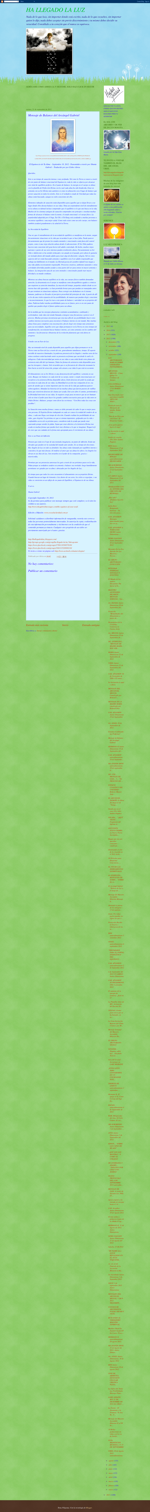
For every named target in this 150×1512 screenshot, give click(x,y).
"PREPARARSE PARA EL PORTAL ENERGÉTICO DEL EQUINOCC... (116, 954)
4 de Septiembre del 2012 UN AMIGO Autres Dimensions (116, 973)
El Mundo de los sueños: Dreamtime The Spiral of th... (114, 582)
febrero (111, 1485)
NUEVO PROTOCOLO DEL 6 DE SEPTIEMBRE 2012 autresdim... (115, 1180)
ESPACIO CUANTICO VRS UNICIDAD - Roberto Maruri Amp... (115, 789)
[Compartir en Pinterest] (65, 557)
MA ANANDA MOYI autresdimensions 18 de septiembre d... (115, 766)
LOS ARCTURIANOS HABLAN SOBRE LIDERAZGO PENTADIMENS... (116, 362)
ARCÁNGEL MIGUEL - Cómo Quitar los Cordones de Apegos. (115, 375)
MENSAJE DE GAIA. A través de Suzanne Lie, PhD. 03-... (116, 1192)
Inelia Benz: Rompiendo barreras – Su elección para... (114, 509)
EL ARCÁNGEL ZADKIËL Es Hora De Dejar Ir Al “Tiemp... (116, 801)
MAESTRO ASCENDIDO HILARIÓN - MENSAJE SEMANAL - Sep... (116, 594)
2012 (108, 338)
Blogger (89, 1507)
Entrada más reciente (37, 625)
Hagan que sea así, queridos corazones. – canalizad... (115, 842)
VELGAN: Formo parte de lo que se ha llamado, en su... (115, 1013)
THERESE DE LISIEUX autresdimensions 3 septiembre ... (116, 1086)
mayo (111, 1473)
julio (111, 1464)
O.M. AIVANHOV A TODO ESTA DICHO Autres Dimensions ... (115, 530)
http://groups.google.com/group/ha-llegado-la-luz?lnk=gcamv (53, 542)
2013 (108, 334)
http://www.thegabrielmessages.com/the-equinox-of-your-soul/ (53, 506)
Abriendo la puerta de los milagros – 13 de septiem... (115, 907)
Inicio (65, 625)
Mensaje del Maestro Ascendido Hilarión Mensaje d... (116, 897)
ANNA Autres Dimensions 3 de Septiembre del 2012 (115, 1136)
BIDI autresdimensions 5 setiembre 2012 (116, 935)
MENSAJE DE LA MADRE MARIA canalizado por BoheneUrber (115, 705)
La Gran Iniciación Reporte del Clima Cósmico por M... (115, 1023)
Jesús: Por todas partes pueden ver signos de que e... (115, 915)
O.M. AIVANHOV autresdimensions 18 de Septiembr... (115, 757)
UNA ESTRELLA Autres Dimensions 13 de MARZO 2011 (116, 387)
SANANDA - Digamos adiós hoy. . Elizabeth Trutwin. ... (114, 1052)
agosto (111, 1460)
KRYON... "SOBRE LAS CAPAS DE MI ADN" (115, 1145)
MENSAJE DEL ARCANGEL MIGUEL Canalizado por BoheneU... (114, 693)
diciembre (112, 342)
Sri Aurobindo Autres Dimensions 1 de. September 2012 (116, 1276)
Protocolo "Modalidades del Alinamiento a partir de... (115, 614)
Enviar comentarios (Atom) (47, 630)
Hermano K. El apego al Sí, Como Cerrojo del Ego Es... (116, 1097)
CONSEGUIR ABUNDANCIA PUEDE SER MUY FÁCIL (116, 1310)
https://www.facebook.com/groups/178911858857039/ (50, 545)
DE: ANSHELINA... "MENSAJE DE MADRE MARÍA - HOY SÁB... (115, 644)
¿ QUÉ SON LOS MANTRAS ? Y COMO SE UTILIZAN (114, 1155)
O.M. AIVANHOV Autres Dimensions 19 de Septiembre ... (116, 715)
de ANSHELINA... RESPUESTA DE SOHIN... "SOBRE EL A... (116, 878)
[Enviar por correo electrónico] (58, 557)
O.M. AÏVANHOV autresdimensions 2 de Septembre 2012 (116, 965)
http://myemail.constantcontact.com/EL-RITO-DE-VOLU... (116, 398)
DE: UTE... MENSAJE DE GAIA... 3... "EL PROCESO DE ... (115, 777)
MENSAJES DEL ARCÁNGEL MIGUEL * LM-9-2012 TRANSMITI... (115, 1298)
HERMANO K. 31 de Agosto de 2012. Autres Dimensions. (116, 1228)
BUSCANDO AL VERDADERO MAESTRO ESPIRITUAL (114, 1321)
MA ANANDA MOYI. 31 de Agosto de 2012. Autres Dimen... (116, 1348)
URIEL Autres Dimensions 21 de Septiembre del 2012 (115, 666)
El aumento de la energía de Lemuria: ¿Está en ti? (116, 994)
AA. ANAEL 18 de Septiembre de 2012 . (115, 725)
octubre (112, 350)
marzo (111, 1481)
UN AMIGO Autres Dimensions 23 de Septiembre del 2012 (115, 479)
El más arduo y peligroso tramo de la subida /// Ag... (116, 1218)
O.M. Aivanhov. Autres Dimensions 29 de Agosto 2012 (116, 1210)
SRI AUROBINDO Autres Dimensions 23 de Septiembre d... (116, 468)
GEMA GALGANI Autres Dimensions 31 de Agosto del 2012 (116, 1239)
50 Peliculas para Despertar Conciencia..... (114, 860)
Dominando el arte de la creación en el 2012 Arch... (115, 851)
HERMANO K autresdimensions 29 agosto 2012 (115, 1339)
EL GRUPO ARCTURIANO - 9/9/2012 (115, 1042)
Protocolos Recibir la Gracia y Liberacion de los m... (115, 925)
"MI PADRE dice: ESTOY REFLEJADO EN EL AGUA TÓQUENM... (115, 1255)
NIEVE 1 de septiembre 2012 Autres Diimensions (115, 1286)
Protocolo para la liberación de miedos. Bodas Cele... (115, 408)
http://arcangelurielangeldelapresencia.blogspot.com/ (114, 173)
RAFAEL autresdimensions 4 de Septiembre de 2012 (116, 1108)
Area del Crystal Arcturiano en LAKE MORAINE (115, 1061)
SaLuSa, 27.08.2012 (115, 1246)
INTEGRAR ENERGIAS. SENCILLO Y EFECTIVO (114, 571)
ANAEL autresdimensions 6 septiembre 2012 (116, 943)
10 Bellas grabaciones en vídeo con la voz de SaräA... (115, 1432)
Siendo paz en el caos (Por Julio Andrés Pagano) (115, 810)
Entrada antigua (90, 625)
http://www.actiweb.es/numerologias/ (69, 551)
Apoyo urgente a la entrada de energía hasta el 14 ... (116, 1201)
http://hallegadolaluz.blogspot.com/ (42, 539)
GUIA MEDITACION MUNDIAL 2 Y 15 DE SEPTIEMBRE (116, 1443)
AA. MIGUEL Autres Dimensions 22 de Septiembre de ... (116, 635)
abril (111, 1477)
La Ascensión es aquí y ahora (116, 432)
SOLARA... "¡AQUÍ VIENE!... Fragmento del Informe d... (115, 820)
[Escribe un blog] (60, 557)
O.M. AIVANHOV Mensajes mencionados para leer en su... (115, 520)
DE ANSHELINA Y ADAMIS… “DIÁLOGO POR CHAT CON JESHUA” (115, 1167)
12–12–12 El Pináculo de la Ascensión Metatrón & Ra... (115, 1267)
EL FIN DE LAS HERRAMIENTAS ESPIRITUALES (115, 868)
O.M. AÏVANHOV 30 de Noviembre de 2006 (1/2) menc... (116, 675)
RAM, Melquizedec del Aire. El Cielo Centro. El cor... (115, 1117)
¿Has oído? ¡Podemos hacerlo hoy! (115, 499)
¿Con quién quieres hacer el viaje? (115, 425)
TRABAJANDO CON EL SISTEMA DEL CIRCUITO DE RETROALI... (116, 490)
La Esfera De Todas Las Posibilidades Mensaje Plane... (115, 1390)
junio (111, 1469)
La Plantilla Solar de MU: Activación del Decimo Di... (116, 1003)
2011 (108, 1494)
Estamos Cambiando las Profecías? (116, 732)
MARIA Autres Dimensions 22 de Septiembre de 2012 (115, 655)
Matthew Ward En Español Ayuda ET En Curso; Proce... (116, 1330)
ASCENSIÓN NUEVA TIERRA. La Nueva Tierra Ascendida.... (115, 831)
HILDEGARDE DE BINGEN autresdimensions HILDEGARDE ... (115, 457)
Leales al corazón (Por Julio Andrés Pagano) (115, 439)
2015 (108, 326)
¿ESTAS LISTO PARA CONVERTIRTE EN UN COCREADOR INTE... (115, 1074)
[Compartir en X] (62, 557)
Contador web (106, 316)
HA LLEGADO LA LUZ (55, 9)
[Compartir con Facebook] (64, 557)
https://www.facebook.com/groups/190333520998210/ (50, 548)
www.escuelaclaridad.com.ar (56, 512)
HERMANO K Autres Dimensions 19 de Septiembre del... (116, 748)
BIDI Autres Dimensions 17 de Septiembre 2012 (115, 447)
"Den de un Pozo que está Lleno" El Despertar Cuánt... (116, 418)
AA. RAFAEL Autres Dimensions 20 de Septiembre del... (115, 605)
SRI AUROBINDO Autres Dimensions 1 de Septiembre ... (116, 1126)
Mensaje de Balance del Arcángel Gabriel (115, 740)
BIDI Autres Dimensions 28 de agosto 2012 (115, 1366)
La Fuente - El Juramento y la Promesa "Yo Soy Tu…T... (115, 1411)
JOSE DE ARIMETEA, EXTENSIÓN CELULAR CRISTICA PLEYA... (113, 1379)
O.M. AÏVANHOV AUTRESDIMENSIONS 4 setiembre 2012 (116, 983)
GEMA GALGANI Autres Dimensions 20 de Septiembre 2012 (116, 541)
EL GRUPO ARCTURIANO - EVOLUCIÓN (115, 561)
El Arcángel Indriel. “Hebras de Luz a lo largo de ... (115, 888)
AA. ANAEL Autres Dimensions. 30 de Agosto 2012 (116, 1358)
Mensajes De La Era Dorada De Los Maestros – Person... (116, 552)
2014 (108, 330)
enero (111, 1489)
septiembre (113, 354)
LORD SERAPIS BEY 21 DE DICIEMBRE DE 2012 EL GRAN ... (115, 1400)
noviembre (113, 346)
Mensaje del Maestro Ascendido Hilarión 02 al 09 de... (116, 1422)
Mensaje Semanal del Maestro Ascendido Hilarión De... (114, 1032)
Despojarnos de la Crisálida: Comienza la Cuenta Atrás (115, 625)
